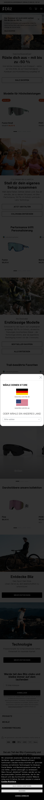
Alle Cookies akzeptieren (22, 786)
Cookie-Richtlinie (8, 781)
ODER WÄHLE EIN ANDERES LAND (22, 413)
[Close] (41, 377)
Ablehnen (22, 791)
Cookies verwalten (22, 795)
